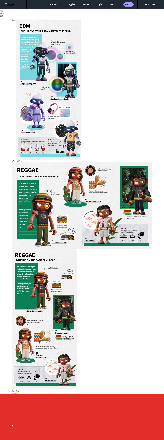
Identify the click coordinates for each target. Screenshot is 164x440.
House (86, 4)
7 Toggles (70, 4)
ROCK (1, 15)
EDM (1, 10)
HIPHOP (2, 11)
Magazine (150, 4)
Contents (53, 4)
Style (99, 4)
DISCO (1, 17)
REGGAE (2, 13)
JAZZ (1, 18)
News (112, 4)
